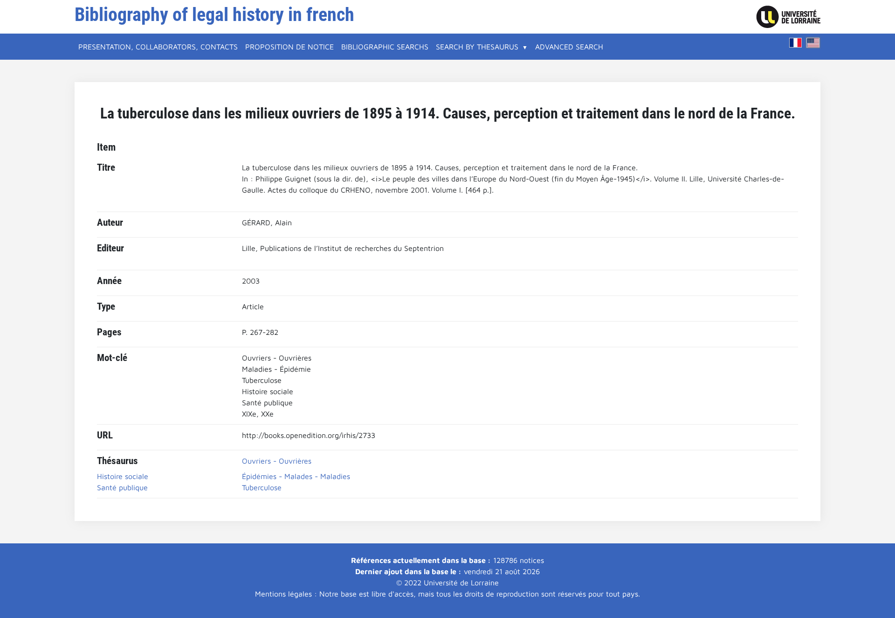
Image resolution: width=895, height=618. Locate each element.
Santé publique (122, 487)
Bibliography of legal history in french (214, 15)
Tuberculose (262, 487)
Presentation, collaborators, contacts (158, 46)
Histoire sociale (122, 476)
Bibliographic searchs (384, 46)
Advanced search (569, 46)
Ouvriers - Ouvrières (276, 461)
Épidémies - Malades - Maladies (296, 476)
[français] (795, 43)
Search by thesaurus (477, 46)
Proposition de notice (289, 46)
